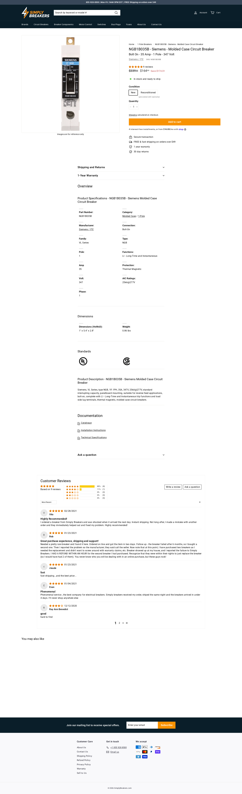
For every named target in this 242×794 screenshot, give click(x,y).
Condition (134, 86)
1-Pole (141, 216)
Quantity (133, 101)
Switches (101, 24)
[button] (136, 67)
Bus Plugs (116, 24)
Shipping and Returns (91, 167)
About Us (141, 24)
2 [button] (119, 623)
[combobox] (87, 13)
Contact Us (156, 24)
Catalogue (86, 423)
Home (131, 44)
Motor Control (85, 24)
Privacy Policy (84, 764)
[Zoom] (70, 84)
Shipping (133, 115)
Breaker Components (63, 24)
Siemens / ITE (136, 59)
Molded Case (129, 216)
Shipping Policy (84, 756)
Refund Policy (83, 760)
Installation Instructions (93, 430)
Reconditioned (148, 93)
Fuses (129, 24)
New (133, 92)
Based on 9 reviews (50, 489)
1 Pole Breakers (145, 44)
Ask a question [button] (192, 487)
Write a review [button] (173, 487)
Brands (25, 24)
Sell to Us (82, 773)
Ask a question (87, 454)
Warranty (81, 768)
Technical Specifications (94, 437)
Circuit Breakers (41, 24)
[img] (56, 511)
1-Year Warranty (88, 175)
